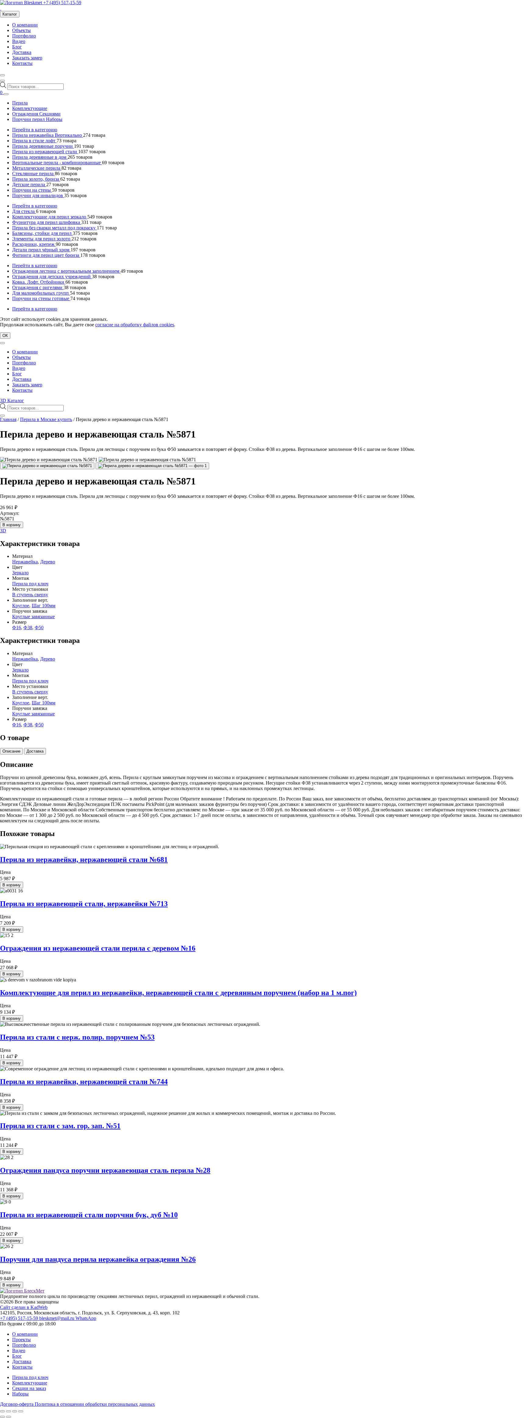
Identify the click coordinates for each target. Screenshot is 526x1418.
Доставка (21, 52)
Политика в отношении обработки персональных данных (95, 1404)
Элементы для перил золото (42, 238)
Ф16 (16, 627)
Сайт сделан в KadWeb (23, 1307)
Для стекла (24, 211)
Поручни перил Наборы (37, 119)
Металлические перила (36, 168)
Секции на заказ (29, 1388)
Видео (18, 41)
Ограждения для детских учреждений (52, 276)
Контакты (22, 63)
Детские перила (29, 184)
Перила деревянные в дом (40, 157)
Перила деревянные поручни (43, 146)
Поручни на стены (32, 190)
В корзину (11, 525)
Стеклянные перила (33, 173)
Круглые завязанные (33, 616)
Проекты (21, 1339)
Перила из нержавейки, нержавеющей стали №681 (84, 859)
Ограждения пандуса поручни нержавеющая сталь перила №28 (105, 1170)
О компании (25, 24)
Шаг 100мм (43, 605)
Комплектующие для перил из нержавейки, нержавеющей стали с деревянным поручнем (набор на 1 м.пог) (178, 993)
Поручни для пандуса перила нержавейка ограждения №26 (98, 1259)
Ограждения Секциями (36, 113)
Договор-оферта (17, 1404)
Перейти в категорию (34, 129)
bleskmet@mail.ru (57, 1318)
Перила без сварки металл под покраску (54, 227)
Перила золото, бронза (36, 179)
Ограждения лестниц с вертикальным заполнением (66, 271)
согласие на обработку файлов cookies (134, 324)
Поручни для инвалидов (38, 195)
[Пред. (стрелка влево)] (2, 1417)
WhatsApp (85, 1318)
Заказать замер (27, 57)
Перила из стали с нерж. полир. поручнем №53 (77, 1037)
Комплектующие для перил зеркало (49, 216)
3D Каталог (12, 400)
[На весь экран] (8, 1411)
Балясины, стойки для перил (42, 233)
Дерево (47, 561)
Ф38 (27, 627)
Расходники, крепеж (34, 244)
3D (3, 530)
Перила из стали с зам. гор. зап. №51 (60, 1126)
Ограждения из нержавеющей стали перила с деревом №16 (97, 948)
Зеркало (20, 572)
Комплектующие (29, 108)
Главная (8, 419)
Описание (11, 751)
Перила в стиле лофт (34, 140)
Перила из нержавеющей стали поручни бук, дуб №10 (89, 1215)
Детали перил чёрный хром (41, 249)
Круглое (20, 605)
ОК (5, 335)
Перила (20, 102)
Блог (17, 46)
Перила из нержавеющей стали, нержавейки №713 (84, 904)
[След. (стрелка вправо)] (8, 1417)
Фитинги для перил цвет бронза (46, 255)
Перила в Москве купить (46, 419)
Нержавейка (25, 561)
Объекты (21, 30)
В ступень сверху (30, 594)
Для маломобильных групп (41, 293)
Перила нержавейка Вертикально (47, 135)
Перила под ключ (30, 583)
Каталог (9, 14)
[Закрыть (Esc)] (20, 1411)
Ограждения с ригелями (38, 287)
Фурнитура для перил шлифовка (46, 222)
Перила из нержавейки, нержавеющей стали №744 (84, 1082)
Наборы (20, 1393)
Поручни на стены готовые (41, 298)
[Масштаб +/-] (2, 1411)
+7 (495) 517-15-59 (62, 2)
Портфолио (24, 35)
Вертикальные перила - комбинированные (57, 162)
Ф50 (39, 627)
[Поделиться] (14, 1411)
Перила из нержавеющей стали (45, 151)
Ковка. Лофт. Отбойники (38, 282)
